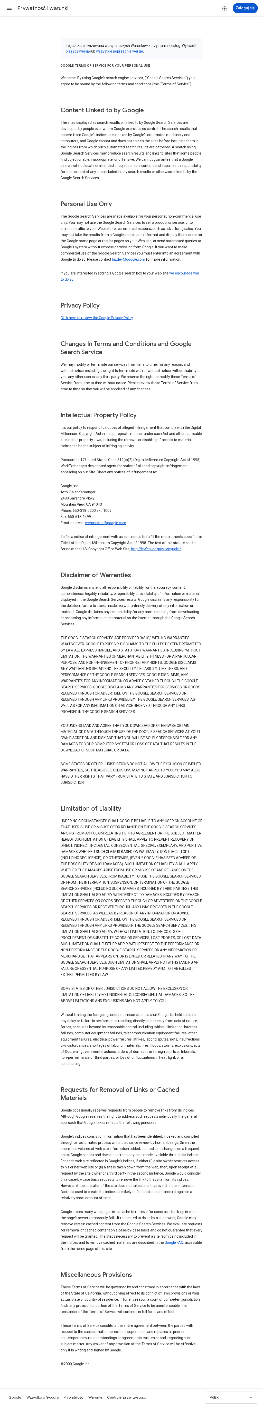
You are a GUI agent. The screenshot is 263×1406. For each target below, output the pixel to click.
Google (14, 1397)
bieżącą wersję (78, 51)
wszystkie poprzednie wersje (119, 51)
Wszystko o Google (42, 1397)
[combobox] (231, 1397)
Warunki (95, 1397)
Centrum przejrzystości (127, 1397)
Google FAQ (174, 1242)
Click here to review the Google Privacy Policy (97, 318)
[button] (9, 8)
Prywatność (73, 1397)
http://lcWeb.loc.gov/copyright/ (156, 549)
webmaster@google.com (105, 523)
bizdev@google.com (129, 259)
